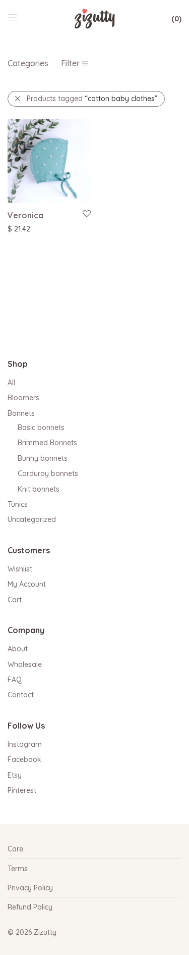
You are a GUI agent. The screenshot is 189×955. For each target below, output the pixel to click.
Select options (26, 228)
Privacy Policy (30, 887)
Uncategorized (32, 519)
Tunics (18, 504)
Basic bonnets (41, 427)
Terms (18, 868)
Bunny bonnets (43, 458)
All (11, 382)
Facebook (24, 759)
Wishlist (20, 569)
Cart (15, 599)
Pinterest (22, 790)
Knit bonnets (38, 489)
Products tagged (92, 98)
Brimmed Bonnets (47, 442)
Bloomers (23, 397)
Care (15, 848)
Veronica (25, 215)
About (18, 648)
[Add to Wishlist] (86, 214)
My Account (27, 584)
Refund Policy (30, 907)
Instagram (25, 744)
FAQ (15, 679)
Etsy (15, 775)
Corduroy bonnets (48, 473)
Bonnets (21, 413)
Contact (21, 694)
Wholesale (25, 664)
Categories (28, 63)
